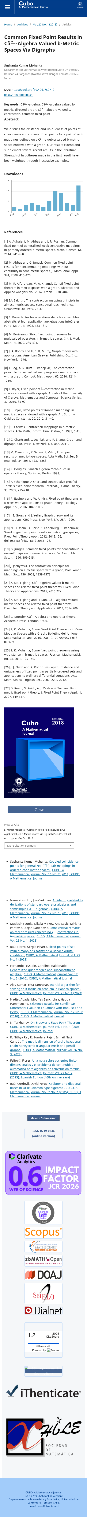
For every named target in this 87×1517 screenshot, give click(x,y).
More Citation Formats (21, 845)
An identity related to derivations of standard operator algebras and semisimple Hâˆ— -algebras (46, 904)
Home (8, 24)
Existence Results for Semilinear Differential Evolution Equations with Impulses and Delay (46, 1008)
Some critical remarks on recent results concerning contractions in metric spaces (45, 932)
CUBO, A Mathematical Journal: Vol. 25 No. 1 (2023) (46, 993)
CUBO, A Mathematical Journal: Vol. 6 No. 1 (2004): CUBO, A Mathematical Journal (45, 1029)
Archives (22, 24)
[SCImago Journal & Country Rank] (43, 1371)
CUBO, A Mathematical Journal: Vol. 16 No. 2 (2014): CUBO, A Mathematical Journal (45, 874)
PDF (41, 809)
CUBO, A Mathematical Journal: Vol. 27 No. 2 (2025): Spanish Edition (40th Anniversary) (41, 1075)
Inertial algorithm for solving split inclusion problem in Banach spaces (45, 987)
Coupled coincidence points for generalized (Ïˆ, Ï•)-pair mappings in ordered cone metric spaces (44, 865)
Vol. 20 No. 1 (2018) (45, 24)
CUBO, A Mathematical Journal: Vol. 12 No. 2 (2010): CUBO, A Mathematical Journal (44, 976)
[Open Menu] (7, 7)
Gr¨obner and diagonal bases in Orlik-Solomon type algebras (45, 1086)
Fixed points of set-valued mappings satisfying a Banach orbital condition (43, 951)
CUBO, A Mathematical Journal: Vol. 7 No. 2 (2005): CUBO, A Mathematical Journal (45, 1092)
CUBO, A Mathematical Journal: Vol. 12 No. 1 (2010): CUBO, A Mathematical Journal (45, 913)
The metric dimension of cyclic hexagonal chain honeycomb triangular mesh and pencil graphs (45, 1045)
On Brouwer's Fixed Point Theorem (55, 1023)
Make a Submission (43, 1118)
